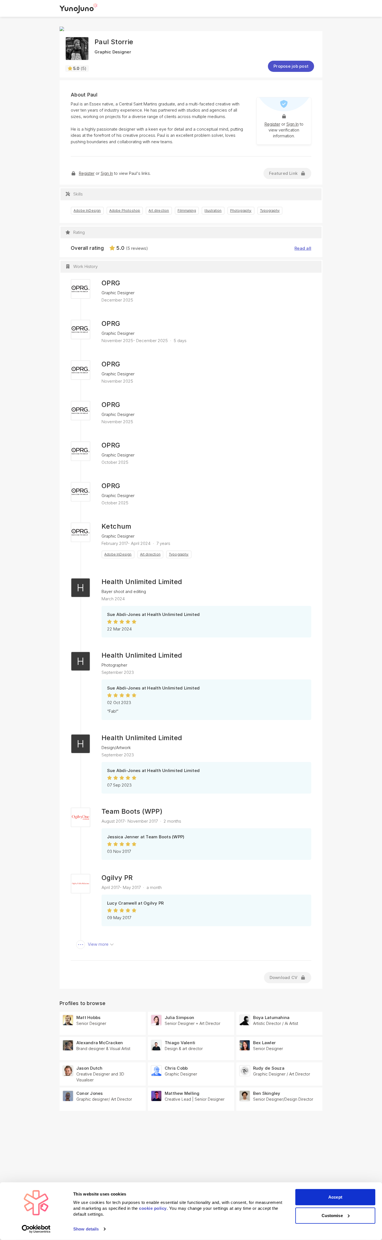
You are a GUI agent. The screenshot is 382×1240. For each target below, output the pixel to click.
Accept (335, 1197)
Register (272, 124)
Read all (302, 248)
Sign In (292, 124)
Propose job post (290, 66)
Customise (332, 1215)
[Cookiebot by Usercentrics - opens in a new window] (36, 1229)
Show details (86, 1229)
